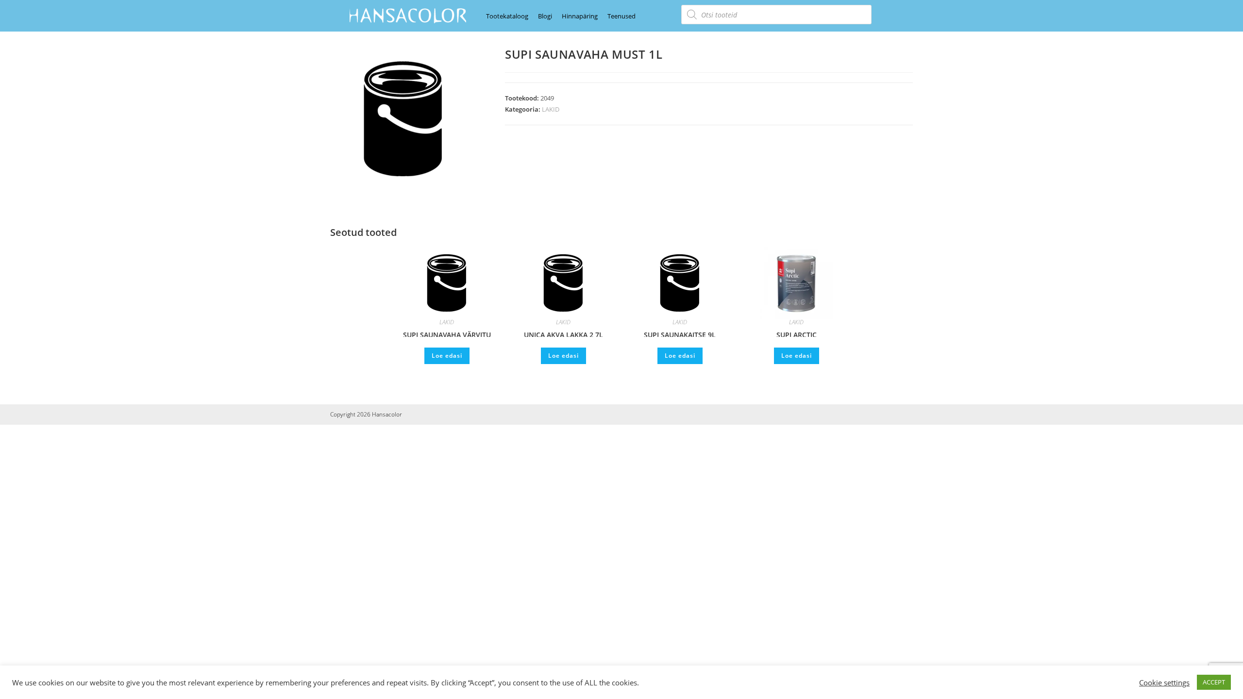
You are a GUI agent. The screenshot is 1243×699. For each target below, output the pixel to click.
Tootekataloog (507, 16)
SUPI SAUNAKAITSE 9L (680, 333)
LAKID (550, 109)
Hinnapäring (580, 16)
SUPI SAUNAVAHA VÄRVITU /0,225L (447, 333)
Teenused (621, 16)
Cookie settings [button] (1164, 682)
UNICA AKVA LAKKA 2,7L (563, 333)
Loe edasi (447, 355)
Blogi (545, 16)
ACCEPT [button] (1214, 682)
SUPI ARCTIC (796, 333)
